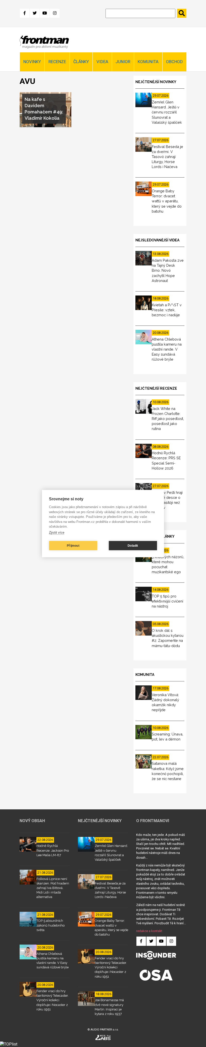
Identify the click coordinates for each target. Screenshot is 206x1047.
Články (81, 61)
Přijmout (73, 545)
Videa (102, 61)
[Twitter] (34, 13)
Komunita (148, 61)
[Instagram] (55, 13)
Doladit (133, 545)
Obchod (174, 61)
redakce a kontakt (149, 931)
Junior (123, 61)
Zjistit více (56, 532)
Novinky (32, 61)
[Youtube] (44, 13)
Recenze (57, 61)
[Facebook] (24, 13)
